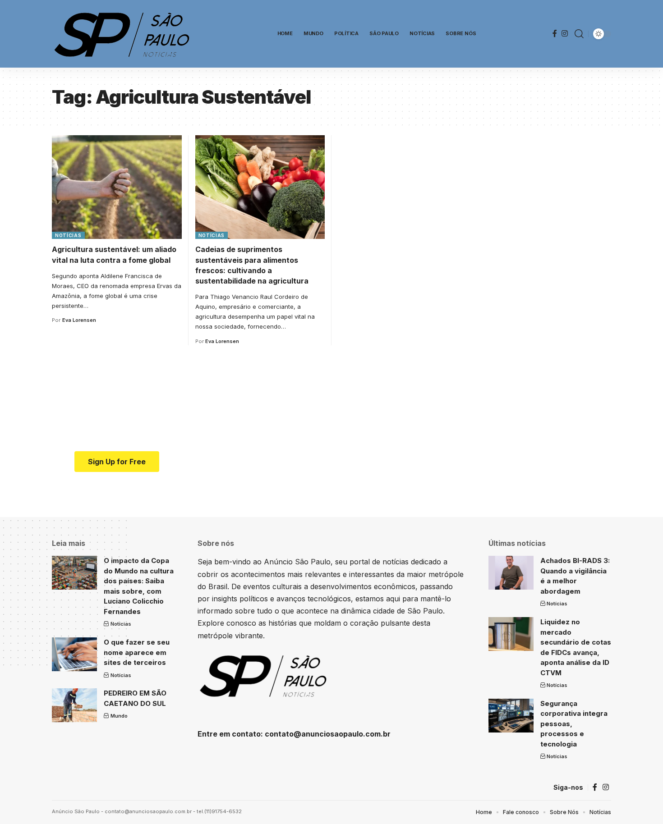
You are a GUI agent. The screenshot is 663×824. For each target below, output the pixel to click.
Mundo (119, 716)
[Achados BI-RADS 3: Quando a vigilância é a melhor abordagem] (511, 573)
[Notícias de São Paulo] (124, 34)
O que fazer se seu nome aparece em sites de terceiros (137, 652)
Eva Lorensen (79, 320)
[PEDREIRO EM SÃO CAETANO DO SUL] (74, 705)
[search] (579, 33)
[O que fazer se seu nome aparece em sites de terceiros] (74, 654)
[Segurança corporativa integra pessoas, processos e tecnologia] (511, 715)
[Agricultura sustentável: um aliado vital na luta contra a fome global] (117, 187)
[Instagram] (564, 33)
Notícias (68, 235)
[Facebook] (554, 33)
